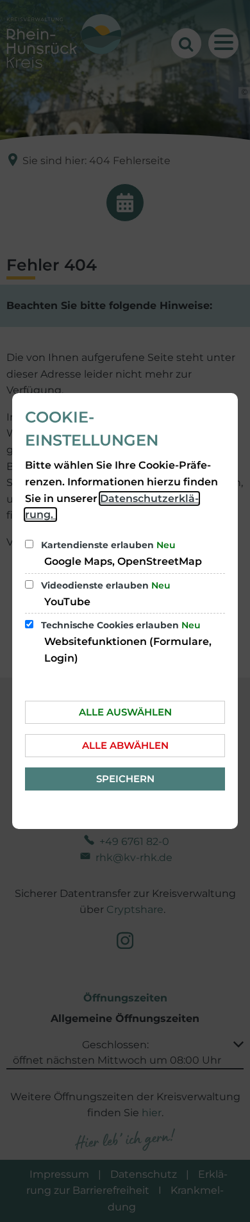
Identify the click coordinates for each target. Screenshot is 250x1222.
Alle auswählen (125, 712)
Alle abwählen (125, 745)
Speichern (125, 779)
